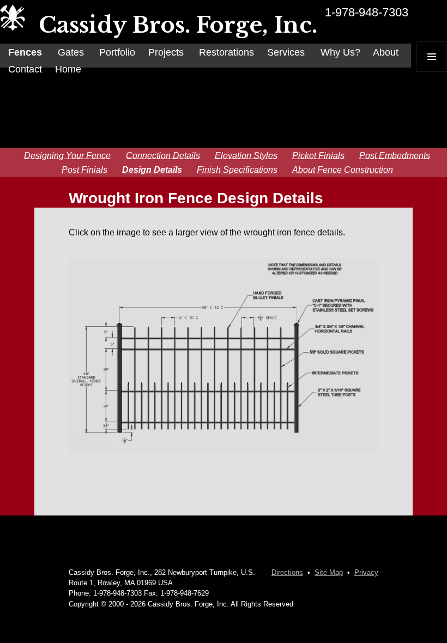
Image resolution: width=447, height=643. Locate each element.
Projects (166, 52)
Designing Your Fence (67, 155)
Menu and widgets (432, 71)
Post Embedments (394, 155)
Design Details (152, 169)
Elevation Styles (246, 155)
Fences (25, 52)
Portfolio (117, 52)
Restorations (226, 52)
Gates (71, 52)
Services (286, 52)
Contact (25, 69)
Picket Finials (318, 155)
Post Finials (84, 169)
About (385, 52)
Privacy (366, 572)
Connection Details (163, 155)
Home (68, 69)
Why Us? (340, 52)
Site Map (329, 572)
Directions (287, 572)
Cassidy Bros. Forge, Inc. (178, 25)
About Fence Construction (342, 169)
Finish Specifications (237, 169)
